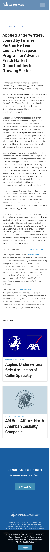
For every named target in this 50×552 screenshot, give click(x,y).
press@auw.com (36, 249)
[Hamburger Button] (42, 5)
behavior (40, 534)
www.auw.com (33, 254)
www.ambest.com (23, 289)
